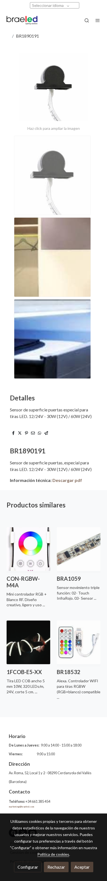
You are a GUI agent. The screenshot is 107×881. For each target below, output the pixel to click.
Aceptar (82, 866)
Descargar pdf (67, 480)
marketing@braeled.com (21, 806)
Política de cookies (53, 854)
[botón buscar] (87, 20)
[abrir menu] (98, 20)
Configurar (28, 866)
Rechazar (56, 866)
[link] (21, 20)
